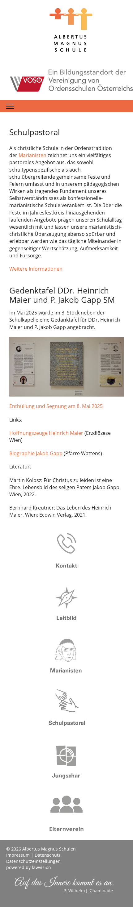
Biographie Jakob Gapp (35, 453)
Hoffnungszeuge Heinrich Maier (46, 433)
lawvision (41, 867)
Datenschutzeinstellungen (33, 861)
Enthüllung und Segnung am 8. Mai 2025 (56, 406)
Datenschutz (48, 855)
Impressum (18, 855)
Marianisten (33, 155)
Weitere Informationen (35, 268)
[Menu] (10, 106)
